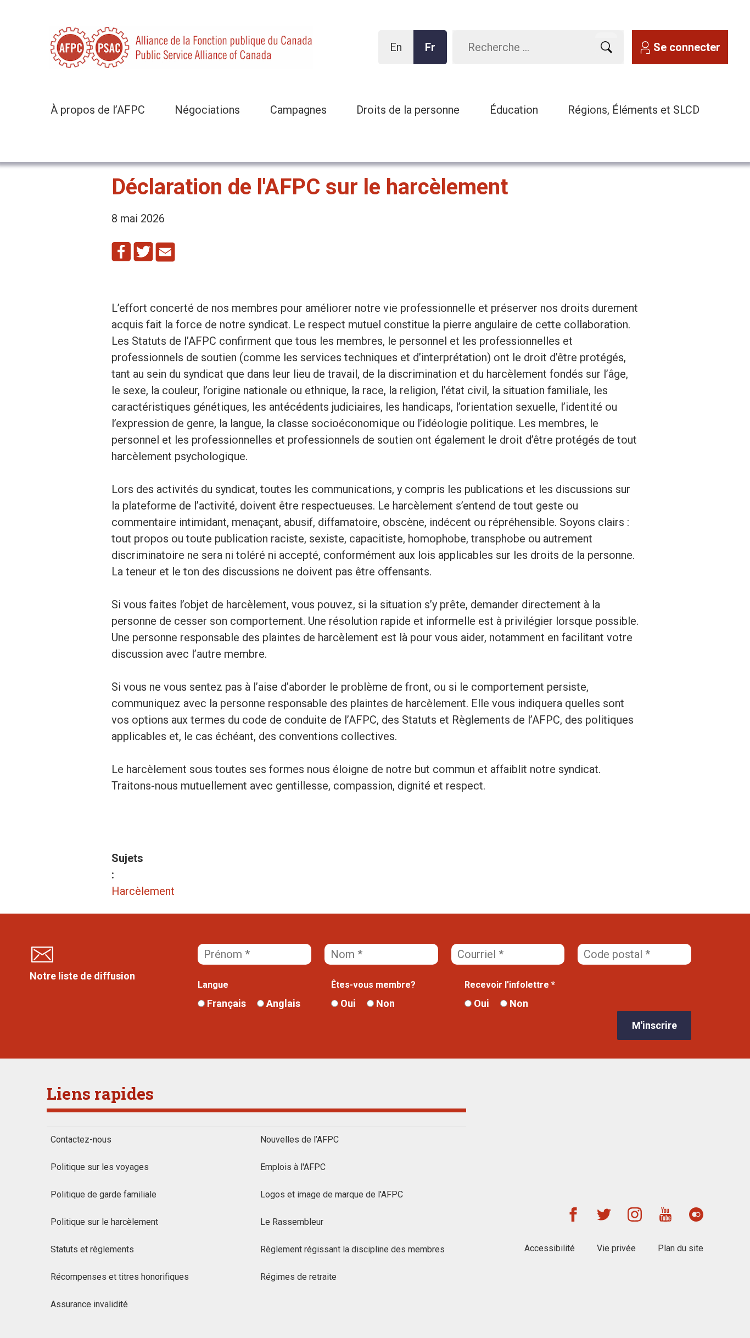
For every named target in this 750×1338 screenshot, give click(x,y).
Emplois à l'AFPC (293, 1167)
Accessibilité (549, 1248)
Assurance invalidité (89, 1304)
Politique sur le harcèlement (104, 1222)
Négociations (207, 109)
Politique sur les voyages (100, 1167)
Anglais (282, 1003)
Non (384, 1003)
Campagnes (298, 109)
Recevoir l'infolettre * (509, 984)
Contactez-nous (81, 1139)
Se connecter (686, 47)
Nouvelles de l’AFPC (299, 1139)
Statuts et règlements (92, 1249)
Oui (347, 1003)
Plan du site (680, 1248)
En (399, 52)
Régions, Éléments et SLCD (633, 109)
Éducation (514, 109)
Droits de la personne (408, 109)
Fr (433, 52)
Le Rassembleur (291, 1222)
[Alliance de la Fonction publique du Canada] (120, 46)
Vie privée (616, 1248)
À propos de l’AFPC (98, 109)
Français (225, 1003)
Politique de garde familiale (103, 1194)
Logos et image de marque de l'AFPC (331, 1194)
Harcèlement (143, 891)
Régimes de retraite (298, 1277)
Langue (213, 984)
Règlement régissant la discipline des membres (352, 1249)
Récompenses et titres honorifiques (120, 1277)
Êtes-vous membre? (373, 984)
